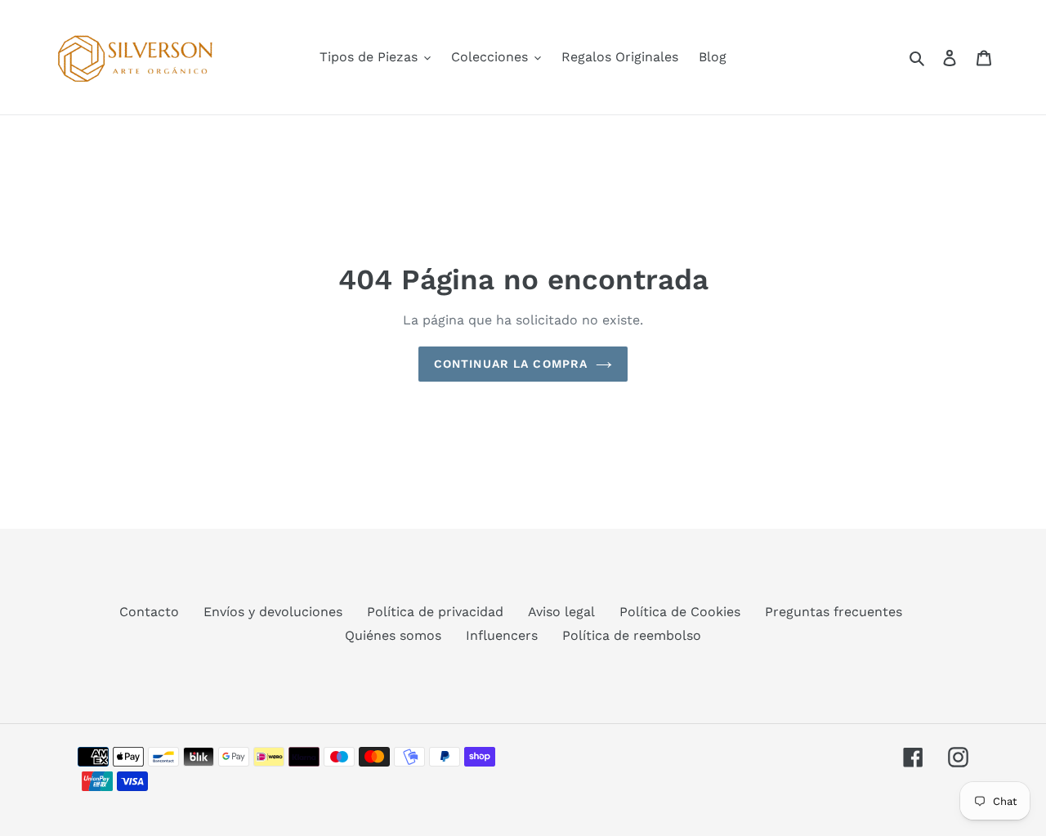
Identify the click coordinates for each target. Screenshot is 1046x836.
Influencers (502, 635)
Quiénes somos (393, 635)
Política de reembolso (631, 635)
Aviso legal (561, 611)
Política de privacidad (435, 611)
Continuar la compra (511, 363)
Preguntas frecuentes (833, 611)
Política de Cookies (679, 611)
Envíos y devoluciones (272, 611)
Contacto (149, 611)
